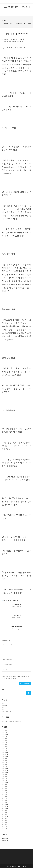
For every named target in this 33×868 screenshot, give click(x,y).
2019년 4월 (4, 778)
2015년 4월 (4, 826)
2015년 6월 (4, 822)
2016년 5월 (4, 814)
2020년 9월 (4, 758)
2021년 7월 (4, 742)
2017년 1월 (4, 802)
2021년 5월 (4, 746)
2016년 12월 (5, 804)
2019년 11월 (5, 770)
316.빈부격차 (17, 615)
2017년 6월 (4, 800)
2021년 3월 (4, 748)
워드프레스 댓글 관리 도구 (15, 721)
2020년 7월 (4, 762)
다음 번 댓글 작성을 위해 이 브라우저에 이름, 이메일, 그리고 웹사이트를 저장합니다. (16, 677)
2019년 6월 (4, 774)
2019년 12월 (5, 768)
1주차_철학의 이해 (16, 627)
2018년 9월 (4, 784)
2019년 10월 (5, 772)
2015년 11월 (5, 816)
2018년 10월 (5, 782)
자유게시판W (7, 41)
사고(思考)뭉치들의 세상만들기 (16, 6)
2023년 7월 (4, 732)
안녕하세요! (4, 705)
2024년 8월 (4, 730)
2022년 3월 (4, 736)
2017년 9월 (4, 796)
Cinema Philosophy (6, 838)
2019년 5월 (4, 776)
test (3, 703)
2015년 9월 (4, 818)
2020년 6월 (4, 764)
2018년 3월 (4, 792)
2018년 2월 (4, 794)
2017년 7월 (4, 798)
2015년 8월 (4, 820)
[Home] (2, 23)
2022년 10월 (5, 734)
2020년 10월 (5, 756)
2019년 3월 (4, 780)
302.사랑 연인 (16, 604)
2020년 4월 (4, 766)
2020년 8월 (4, 760)
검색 (3, 689)
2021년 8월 (4, 740)
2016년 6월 (4, 812)
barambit (6, 39)
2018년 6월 (4, 788)
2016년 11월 (5, 806)
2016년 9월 (4, 810)
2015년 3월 (4, 828)
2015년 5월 (4, 824)
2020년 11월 (5, 754)
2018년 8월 (4, 786)
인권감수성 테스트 (6, 711)
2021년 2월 (4, 750)
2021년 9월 (4, 738)
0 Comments (19, 41)
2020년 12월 (5, 752)
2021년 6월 (4, 744)
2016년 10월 (5, 808)
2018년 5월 (4, 790)
